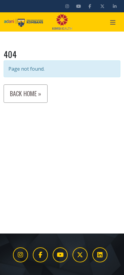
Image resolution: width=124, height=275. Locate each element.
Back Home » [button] (25, 93)
